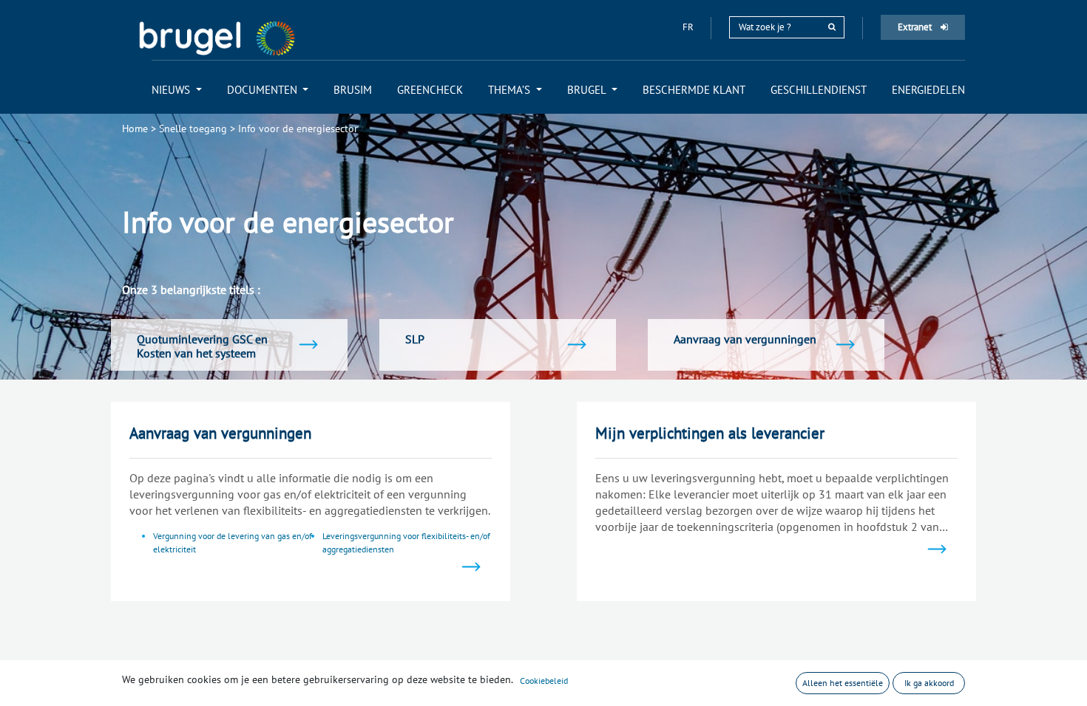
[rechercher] (831, 27)
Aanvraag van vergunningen (220, 433)
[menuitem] (177, 90)
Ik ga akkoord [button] (929, 682)
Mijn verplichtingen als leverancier (709, 433)
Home (135, 128)
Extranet (916, 27)
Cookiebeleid (544, 680)
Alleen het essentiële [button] (842, 682)
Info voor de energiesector (298, 128)
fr (689, 27)
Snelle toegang (193, 128)
